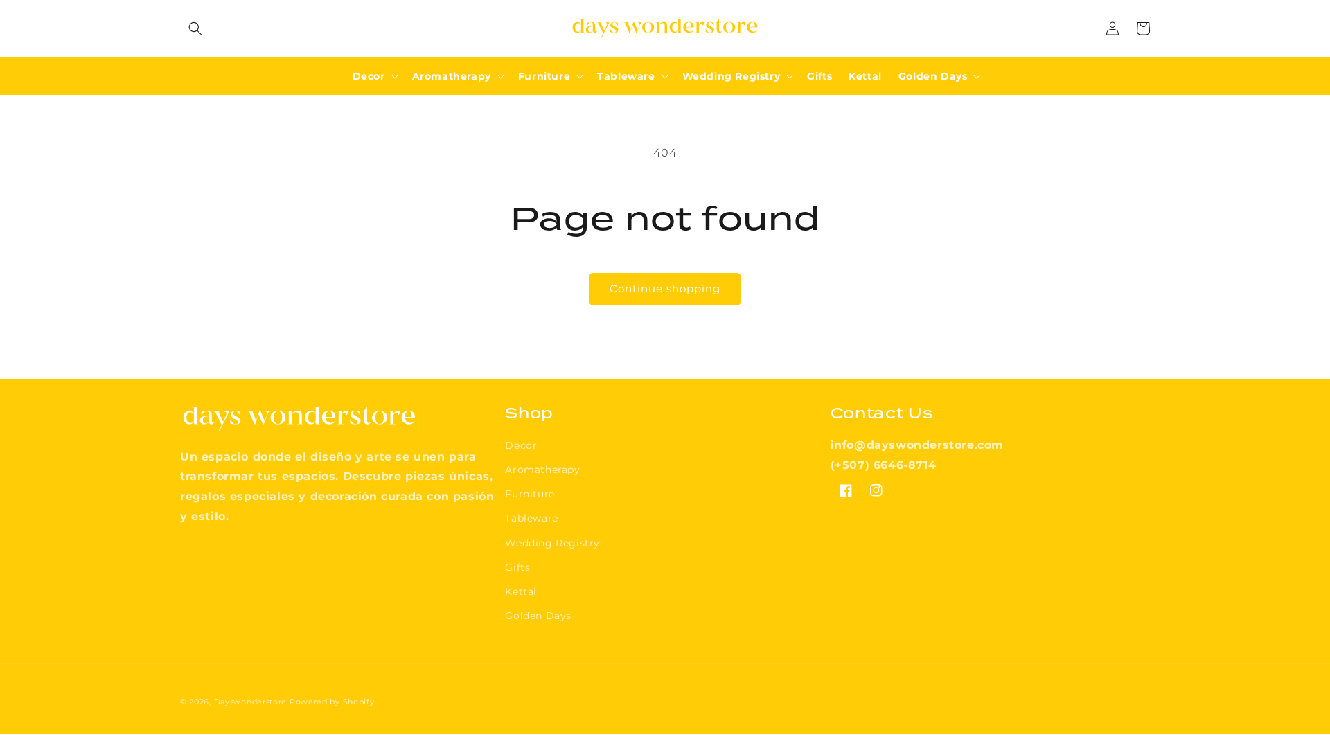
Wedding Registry (552, 543)
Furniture (529, 494)
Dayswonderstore (250, 701)
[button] (195, 28)
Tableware (531, 518)
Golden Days (538, 615)
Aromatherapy (542, 469)
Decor (521, 445)
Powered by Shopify (332, 701)
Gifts (517, 567)
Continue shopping (665, 288)
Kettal (521, 591)
